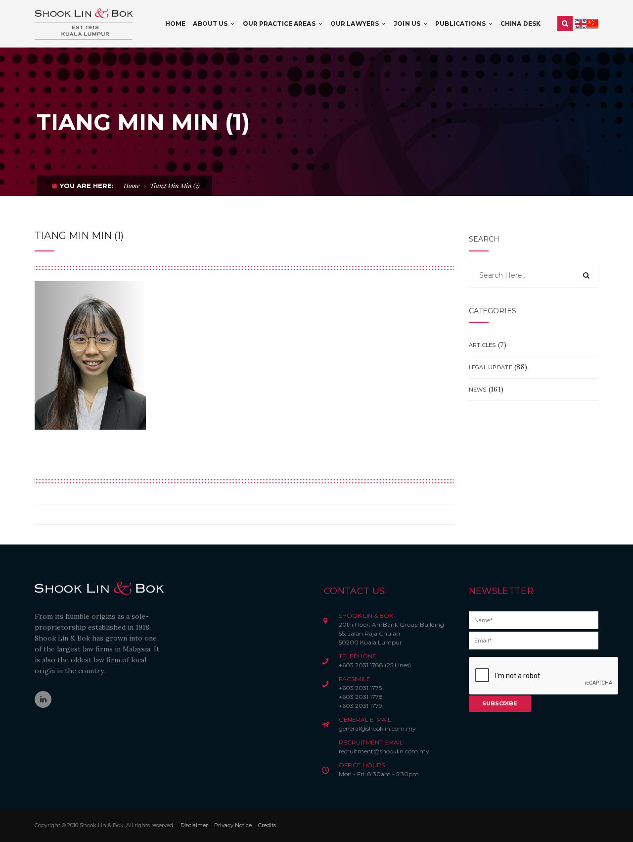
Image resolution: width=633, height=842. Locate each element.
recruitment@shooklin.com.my (384, 751)
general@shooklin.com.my (377, 728)
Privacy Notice (233, 825)
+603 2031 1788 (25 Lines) (375, 665)
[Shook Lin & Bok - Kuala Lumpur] (84, 23)
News (478, 389)
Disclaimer (194, 825)
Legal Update (490, 367)
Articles (482, 345)
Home (132, 185)
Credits (267, 825)
